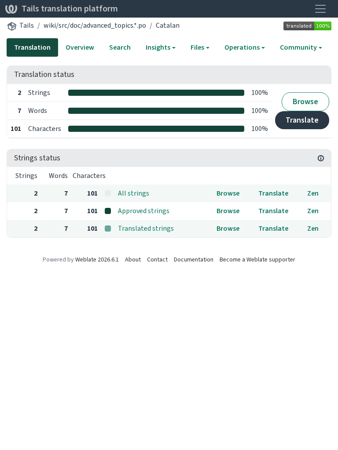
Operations (242, 47)
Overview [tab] (80, 47)
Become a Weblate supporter (257, 259)
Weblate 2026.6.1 (97, 259)
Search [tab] (120, 47)
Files (197, 47)
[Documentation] (321, 158)
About (133, 259)
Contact (157, 259)
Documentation (193, 259)
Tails (26, 25)
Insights (158, 47)
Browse (305, 101)
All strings (133, 193)
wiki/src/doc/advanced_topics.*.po (95, 25)
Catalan (168, 25)
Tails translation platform (70, 9)
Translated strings (146, 228)
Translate (302, 120)
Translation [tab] (32, 47)
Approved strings (143, 210)
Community (298, 47)
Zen (313, 193)
